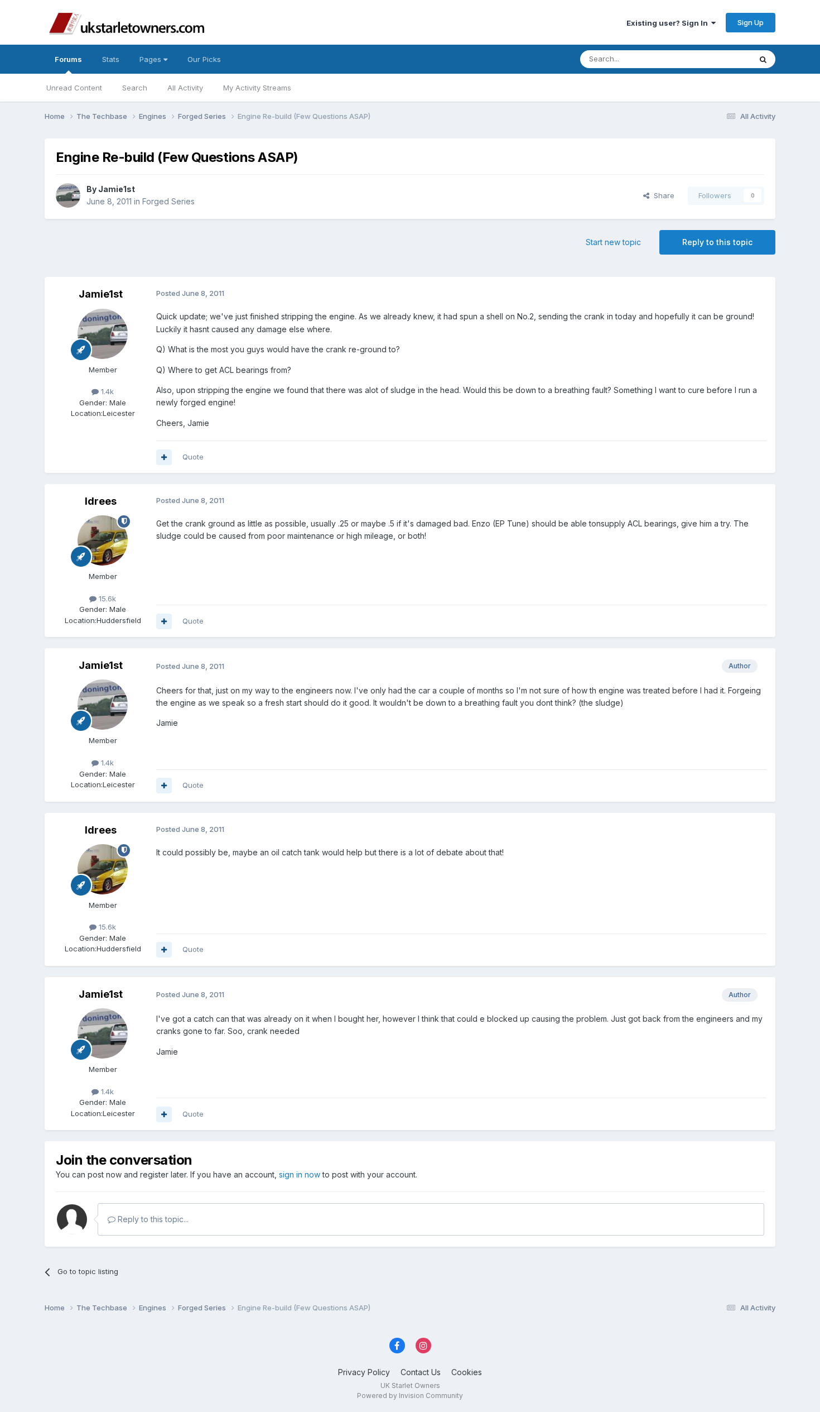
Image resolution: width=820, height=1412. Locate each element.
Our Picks (204, 59)
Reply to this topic (717, 242)
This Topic (718, 59)
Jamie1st (116, 189)
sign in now (299, 1174)
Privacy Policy (364, 1372)
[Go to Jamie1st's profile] (68, 195)
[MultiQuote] (164, 457)
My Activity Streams (257, 87)
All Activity (185, 87)
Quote (193, 456)
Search (134, 87)
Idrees (101, 501)
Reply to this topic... (152, 1219)
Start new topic (613, 242)
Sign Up (750, 22)
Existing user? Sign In (668, 22)
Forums (68, 59)
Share (661, 195)
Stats (110, 59)
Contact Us (421, 1372)
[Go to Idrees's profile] (103, 540)
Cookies (466, 1372)
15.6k (106, 598)
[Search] (763, 59)
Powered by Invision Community (410, 1395)
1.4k (106, 391)
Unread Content (74, 87)
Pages (151, 59)
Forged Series (168, 201)
